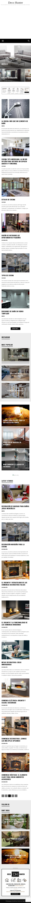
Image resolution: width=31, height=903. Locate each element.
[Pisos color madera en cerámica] (15, 437)
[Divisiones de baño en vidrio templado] (15, 298)
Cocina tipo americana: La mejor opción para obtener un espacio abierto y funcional (14, 161)
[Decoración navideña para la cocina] (15, 531)
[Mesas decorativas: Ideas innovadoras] (15, 649)
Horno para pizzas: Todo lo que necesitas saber (15, 856)
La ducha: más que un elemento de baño (15, 122)
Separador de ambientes (15, 391)
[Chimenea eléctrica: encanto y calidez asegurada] (15, 687)
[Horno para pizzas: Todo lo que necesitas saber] (15, 415)
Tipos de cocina (8, 275)
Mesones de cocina (15, 356)
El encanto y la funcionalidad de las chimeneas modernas (14, 623)
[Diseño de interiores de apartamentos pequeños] (15, 222)
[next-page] (27, 351)
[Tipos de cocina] (15, 262)
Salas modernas (15, 373)
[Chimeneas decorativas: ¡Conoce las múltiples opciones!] (15, 726)
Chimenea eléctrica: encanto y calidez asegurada (13, 701)
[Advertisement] (15, 23)
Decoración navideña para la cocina (13, 545)
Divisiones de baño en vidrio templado (12, 312)
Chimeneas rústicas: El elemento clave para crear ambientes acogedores (14, 777)
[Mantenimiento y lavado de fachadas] (15, 459)
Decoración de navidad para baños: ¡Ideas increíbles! (15, 507)
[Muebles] (15, 57)
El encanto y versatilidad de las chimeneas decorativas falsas (14, 583)
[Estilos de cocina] (15, 187)
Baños (3, 316)
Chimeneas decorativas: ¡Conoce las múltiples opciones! (14, 739)
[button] (29, 41)
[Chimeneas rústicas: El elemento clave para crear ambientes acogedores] (15, 762)
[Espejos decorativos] (12, 75)
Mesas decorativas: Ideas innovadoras (11, 663)
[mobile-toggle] (2, 41)
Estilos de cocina (8, 199)
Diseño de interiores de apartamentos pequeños (11, 236)
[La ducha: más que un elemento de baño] (15, 108)
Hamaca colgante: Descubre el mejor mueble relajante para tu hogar (15, 821)
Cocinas (4, 166)
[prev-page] (24, 351)
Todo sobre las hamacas (15, 839)
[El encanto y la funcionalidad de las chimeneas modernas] (15, 609)
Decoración (4, 240)
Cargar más (15, 328)
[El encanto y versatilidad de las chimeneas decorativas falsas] (15, 570)
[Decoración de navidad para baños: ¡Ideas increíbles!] (15, 493)
